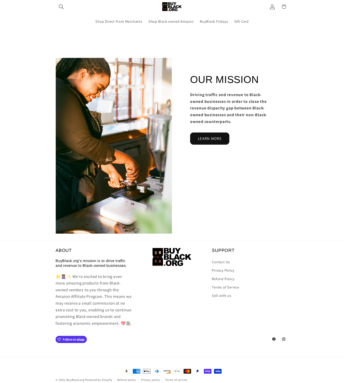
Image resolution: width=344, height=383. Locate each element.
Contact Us (221, 261)
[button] (61, 6)
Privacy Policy (223, 270)
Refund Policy (223, 278)
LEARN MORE (210, 138)
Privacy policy (150, 380)
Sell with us (221, 295)
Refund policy (126, 380)
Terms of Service (225, 287)
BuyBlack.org (75, 380)
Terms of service (176, 380)
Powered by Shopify (98, 380)
